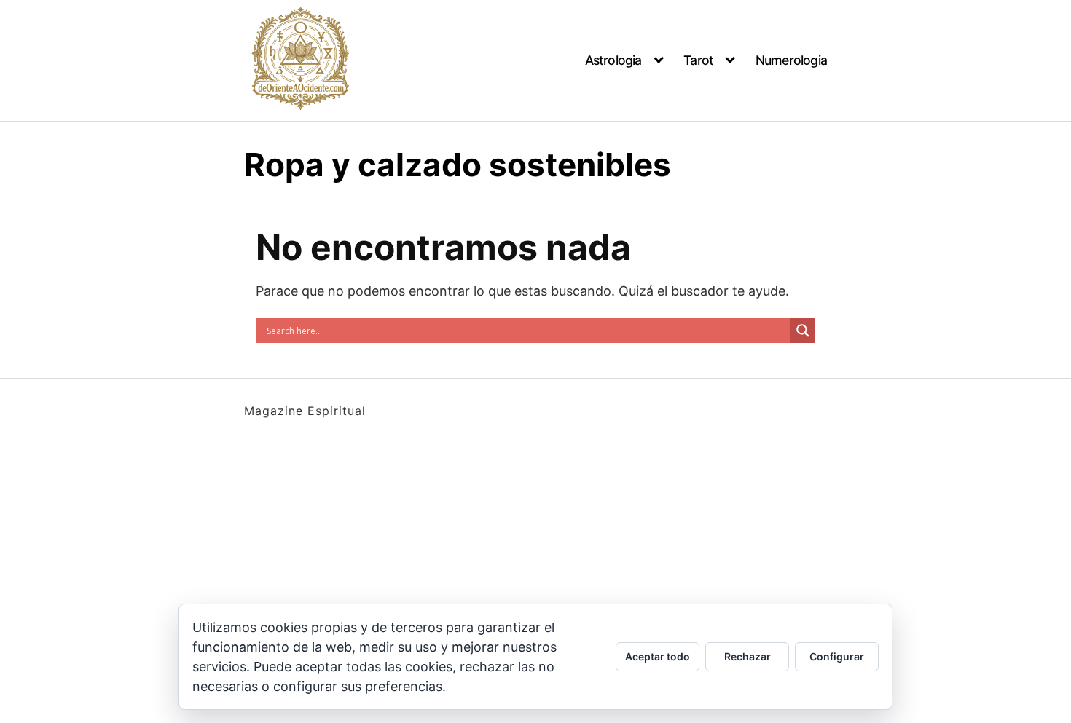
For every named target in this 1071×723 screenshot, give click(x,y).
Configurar (836, 656)
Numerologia (791, 60)
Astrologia (613, 60)
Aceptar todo (657, 656)
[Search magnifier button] (802, 330)
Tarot (698, 60)
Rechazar (747, 656)
